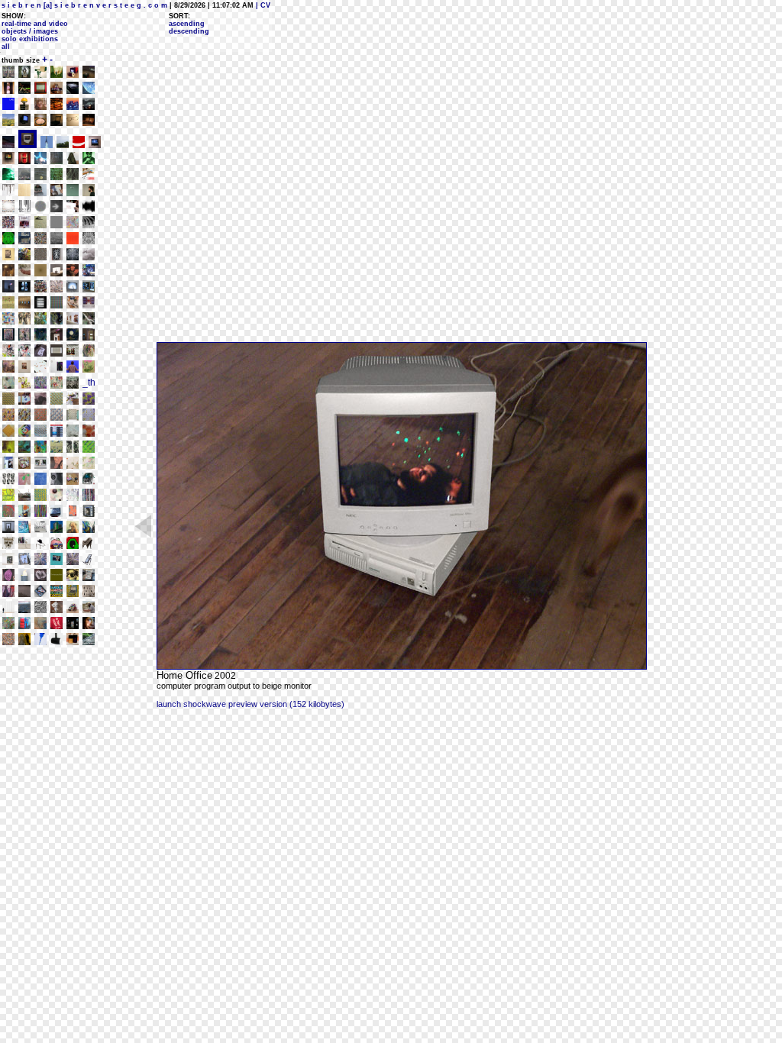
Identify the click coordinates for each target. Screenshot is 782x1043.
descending (189, 31)
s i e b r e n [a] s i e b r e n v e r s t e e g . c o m (84, 5)
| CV (262, 5)
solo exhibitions (30, 39)
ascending (187, 23)
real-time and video (35, 23)
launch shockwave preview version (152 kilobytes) (250, 704)
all (6, 46)
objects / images (30, 31)
